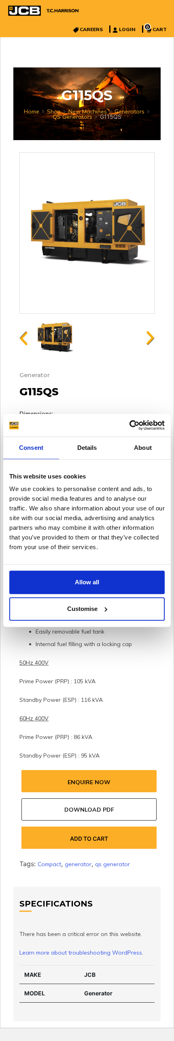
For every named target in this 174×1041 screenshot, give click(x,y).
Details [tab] (87, 447)
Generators (129, 111)
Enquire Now (89, 782)
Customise (82, 608)
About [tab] (143, 447)
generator (78, 864)
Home (31, 111)
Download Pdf (89, 809)
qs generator (112, 864)
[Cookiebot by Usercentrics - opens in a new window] (129, 425)
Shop (54, 111)
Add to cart (89, 838)
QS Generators (72, 116)
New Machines (87, 111)
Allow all (87, 582)
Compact (49, 864)
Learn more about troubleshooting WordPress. (81, 952)
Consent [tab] (31, 447)
